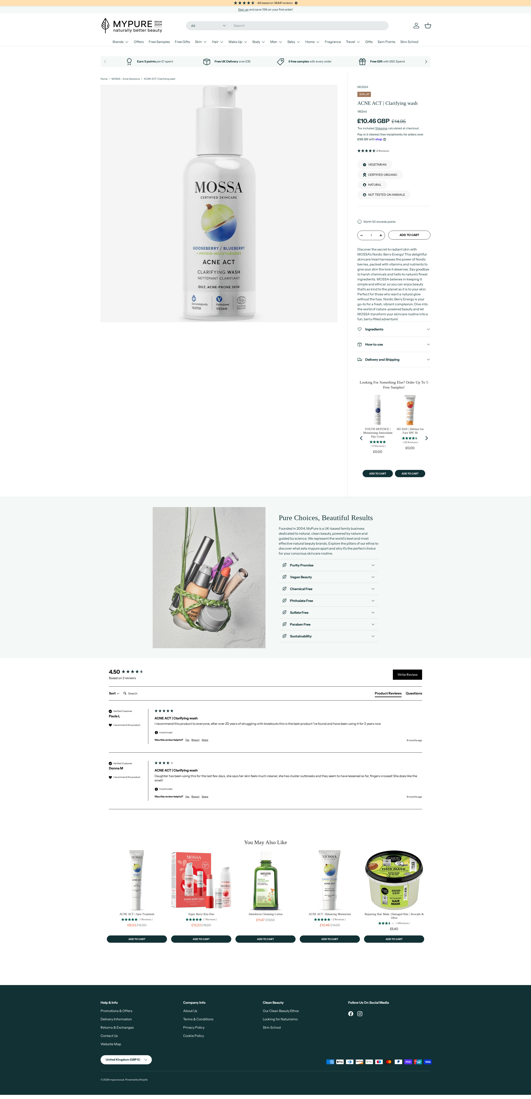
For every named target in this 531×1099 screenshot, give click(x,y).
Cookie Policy (193, 1036)
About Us (190, 1011)
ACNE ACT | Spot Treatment (136, 914)
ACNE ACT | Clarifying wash (159, 79)
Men (273, 42)
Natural (374, 185)
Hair (215, 42)
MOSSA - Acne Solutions (126, 79)
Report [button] (195, 739)
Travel (350, 42)
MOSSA (362, 87)
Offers (139, 42)
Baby (291, 42)
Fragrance (333, 42)
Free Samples (159, 42)
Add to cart (409, 235)
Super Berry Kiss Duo (201, 914)
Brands (118, 42)
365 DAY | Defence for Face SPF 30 (410, 431)
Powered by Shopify (136, 1079)
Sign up (243, 9)
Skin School (409, 42)
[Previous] (361, 438)
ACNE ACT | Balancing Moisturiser (330, 914)
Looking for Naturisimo (280, 1019)
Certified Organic (382, 175)
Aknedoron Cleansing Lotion (265, 914)
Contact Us (109, 1036)
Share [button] (205, 739)
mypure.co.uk (117, 1079)
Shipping (381, 128)
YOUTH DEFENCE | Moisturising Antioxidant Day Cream (377, 433)
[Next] (426, 438)
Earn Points (386, 42)
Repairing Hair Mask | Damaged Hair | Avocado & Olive (394, 916)
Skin (198, 42)
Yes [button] (187, 739)
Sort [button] (112, 693)
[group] (130, 672)
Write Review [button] (407, 674)
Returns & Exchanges (117, 1027)
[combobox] (287, 25)
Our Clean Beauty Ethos (281, 1011)
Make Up (235, 42)
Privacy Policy (194, 1027)
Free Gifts (182, 42)
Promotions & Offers (116, 1011)
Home (310, 42)
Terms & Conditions (198, 1019)
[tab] (388, 694)
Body (256, 42)
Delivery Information (116, 1019)
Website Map (111, 1044)
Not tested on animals (386, 195)
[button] (393, 151)
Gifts (369, 42)
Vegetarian (377, 164)
